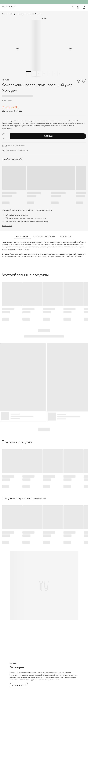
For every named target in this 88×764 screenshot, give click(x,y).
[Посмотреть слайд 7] (59, 73)
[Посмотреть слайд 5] (49, 73)
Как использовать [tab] (44, 236)
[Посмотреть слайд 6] (54, 73)
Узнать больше (7, 128)
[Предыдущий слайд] (18, 48)
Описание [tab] (22, 236)
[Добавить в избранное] (84, 81)
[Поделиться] (79, 81)
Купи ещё (48, 136)
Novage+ (6, 80)
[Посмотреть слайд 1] (28, 73)
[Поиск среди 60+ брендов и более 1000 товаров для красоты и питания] (72, 7)
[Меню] (3, 7)
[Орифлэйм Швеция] (11, 7)
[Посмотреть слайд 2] (33, 73)
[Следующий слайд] (70, 48)
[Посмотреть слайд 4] (44, 73)
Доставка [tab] (66, 236)
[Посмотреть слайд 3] (39, 73)
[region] (44, 48)
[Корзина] (83, 7)
